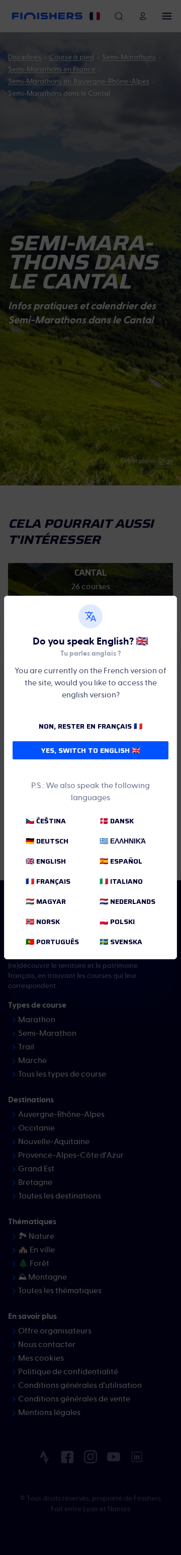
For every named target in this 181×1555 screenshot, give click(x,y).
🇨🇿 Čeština (46, 820)
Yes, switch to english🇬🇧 (90, 750)
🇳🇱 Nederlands (127, 901)
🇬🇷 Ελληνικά (123, 840)
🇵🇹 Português (52, 941)
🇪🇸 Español (121, 861)
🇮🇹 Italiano (121, 881)
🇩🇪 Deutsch (47, 840)
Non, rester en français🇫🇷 (90, 726)
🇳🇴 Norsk (43, 921)
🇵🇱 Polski (117, 921)
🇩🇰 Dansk (117, 820)
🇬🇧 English (46, 861)
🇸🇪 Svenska (121, 941)
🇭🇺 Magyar (46, 901)
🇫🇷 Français (48, 881)
